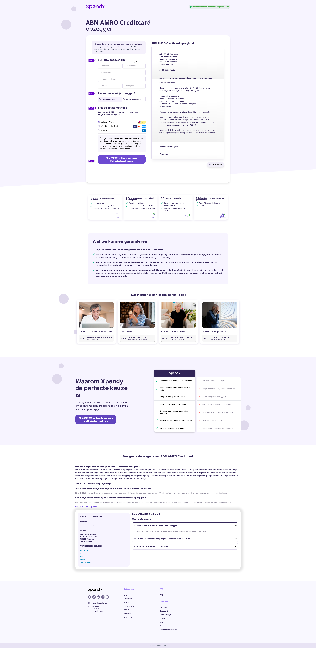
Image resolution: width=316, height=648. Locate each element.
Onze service (164, 611)
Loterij (126, 595)
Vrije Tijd (127, 602)
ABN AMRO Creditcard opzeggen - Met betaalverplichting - (122, 159)
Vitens (82, 560)
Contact (163, 618)
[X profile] (94, 597)
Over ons (163, 607)
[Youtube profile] (107, 597)
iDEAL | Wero (107, 121)
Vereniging (127, 613)
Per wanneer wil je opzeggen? (116, 93)
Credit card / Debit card (112, 126)
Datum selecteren (133, 99)
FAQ (161, 595)
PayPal (104, 130)
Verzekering (128, 617)
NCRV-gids (84, 551)
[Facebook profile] (89, 597)
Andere (126, 610)
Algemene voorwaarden (169, 629)
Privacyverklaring (166, 626)
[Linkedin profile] (98, 597)
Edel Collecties (86, 563)
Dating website (129, 606)
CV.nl (82, 557)
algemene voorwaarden (130, 138)
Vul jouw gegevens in (111, 59)
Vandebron (84, 554)
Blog (161, 622)
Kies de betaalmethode (112, 107)
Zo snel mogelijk (109, 99)
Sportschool (128, 599)
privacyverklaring (109, 141)
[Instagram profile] (103, 597)
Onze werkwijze (166, 615)
